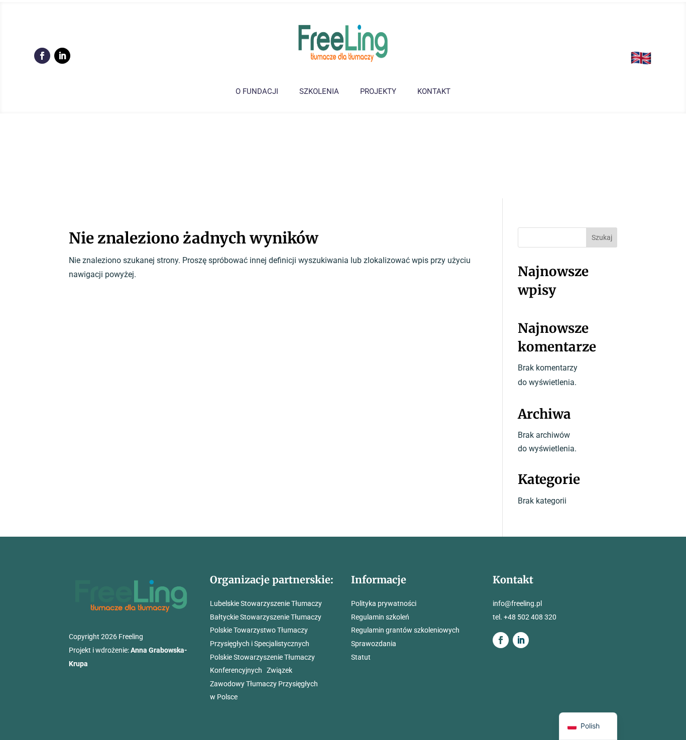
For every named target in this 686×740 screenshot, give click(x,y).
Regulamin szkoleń (380, 617)
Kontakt (433, 92)
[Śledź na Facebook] (42, 56)
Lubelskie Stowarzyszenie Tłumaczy (266, 603)
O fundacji (257, 92)
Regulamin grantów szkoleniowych (405, 630)
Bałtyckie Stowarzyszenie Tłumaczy (265, 617)
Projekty (378, 92)
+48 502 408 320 (530, 617)
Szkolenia (319, 92)
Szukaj (602, 237)
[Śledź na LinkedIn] (62, 56)
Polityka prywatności (383, 603)
